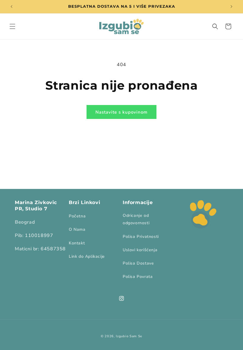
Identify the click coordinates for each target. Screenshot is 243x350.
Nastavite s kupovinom (121, 112)
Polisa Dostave (138, 263)
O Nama (77, 229)
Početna (77, 216)
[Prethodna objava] (11, 6)
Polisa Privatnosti (141, 236)
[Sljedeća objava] (231, 6)
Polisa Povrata (138, 276)
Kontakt (77, 243)
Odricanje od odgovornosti (136, 219)
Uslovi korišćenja (140, 250)
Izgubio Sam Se (129, 336)
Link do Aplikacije (87, 256)
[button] (12, 26)
